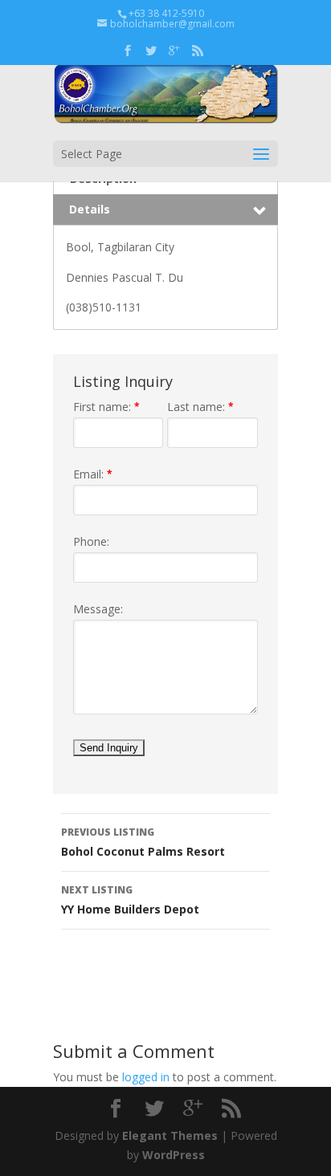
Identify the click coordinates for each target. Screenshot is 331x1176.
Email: (92, 474)
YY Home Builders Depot (130, 900)
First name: (106, 406)
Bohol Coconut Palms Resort (143, 842)
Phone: (91, 541)
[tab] (165, 210)
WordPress (173, 1154)
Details (89, 209)
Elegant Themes (170, 1135)
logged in (146, 1076)
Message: (98, 608)
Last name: (200, 406)
